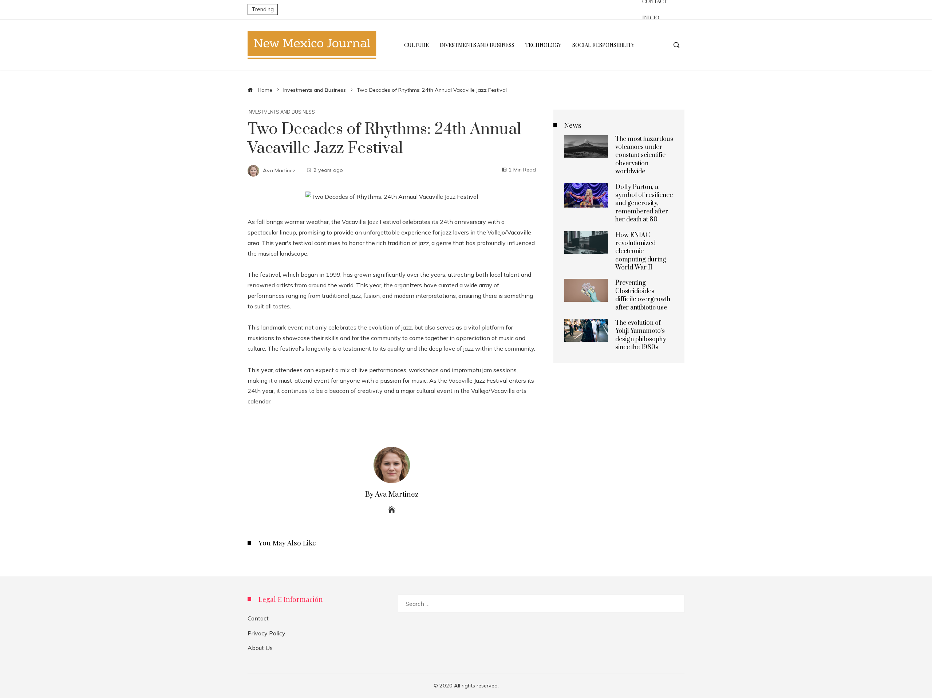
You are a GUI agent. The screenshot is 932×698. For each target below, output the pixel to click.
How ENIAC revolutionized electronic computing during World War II (640, 251)
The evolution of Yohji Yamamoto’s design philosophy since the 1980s (640, 335)
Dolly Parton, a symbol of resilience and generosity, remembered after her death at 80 (644, 203)
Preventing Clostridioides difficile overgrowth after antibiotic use (642, 295)
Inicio (650, 17)
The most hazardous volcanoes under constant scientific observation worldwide (644, 155)
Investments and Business (281, 112)
